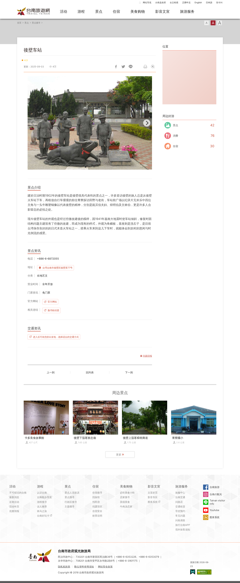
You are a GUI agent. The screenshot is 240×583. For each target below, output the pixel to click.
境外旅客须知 (182, 529)
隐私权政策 (64, 566)
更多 (118, 454)
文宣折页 (153, 492)
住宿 (116, 11)
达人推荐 (42, 506)
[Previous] (32, 123)
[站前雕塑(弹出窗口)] (90, 123)
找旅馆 (96, 497)
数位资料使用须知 (84, 566)
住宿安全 (97, 511)
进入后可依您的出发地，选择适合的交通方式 (56, 336)
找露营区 (97, 506)
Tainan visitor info (217, 502)
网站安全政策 (105, 566)
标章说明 (97, 515)
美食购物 (137, 11)
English (198, 2)
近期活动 (14, 501)
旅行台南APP (182, 525)
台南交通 (180, 497)
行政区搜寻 (71, 501)
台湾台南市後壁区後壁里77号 (57, 267)
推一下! (123, 66)
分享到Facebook (116, 66)
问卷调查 (180, 520)
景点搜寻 (36, 22)
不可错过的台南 (17, 492)
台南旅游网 (33, 12)
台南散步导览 (44, 497)
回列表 (90, 372)
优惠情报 (14, 511)
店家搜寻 (125, 497)
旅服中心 (180, 492)
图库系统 (153, 501)
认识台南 (42, 492)
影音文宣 (162, 11)
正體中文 (186, 2)
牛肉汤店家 (126, 506)
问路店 (179, 501)
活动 (63, 11)
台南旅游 (214, 487)
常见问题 (180, 515)
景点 (98, 11)
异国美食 (125, 501)
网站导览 (147, 2)
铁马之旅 (42, 511)
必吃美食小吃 (127, 492)
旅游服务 (187, 11)
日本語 (209, 2)
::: (140, 2)
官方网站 (52, 301)
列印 (145, 66)
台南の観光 (216, 494)
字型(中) (213, 22)
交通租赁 (180, 506)
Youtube (214, 510)
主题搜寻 (69, 506)
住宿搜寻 (97, 492)
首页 (19, 22)
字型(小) (206, 22)
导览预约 (180, 511)
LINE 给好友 (130, 66)
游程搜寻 (42, 501)
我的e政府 (192, 572)
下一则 (129, 372)
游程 (81, 11)
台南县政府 (160, 2)
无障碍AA (204, 572)
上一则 (51, 372)
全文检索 (174, 2)
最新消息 (14, 497)
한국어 (219, 2)
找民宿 (96, 501)
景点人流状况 (72, 492)
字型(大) (219, 22)
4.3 (26, 60)
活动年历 (14, 506)
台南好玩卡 (43, 515)
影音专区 (153, 497)
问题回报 (152, 66)
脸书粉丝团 (53, 310)
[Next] (146, 123)
